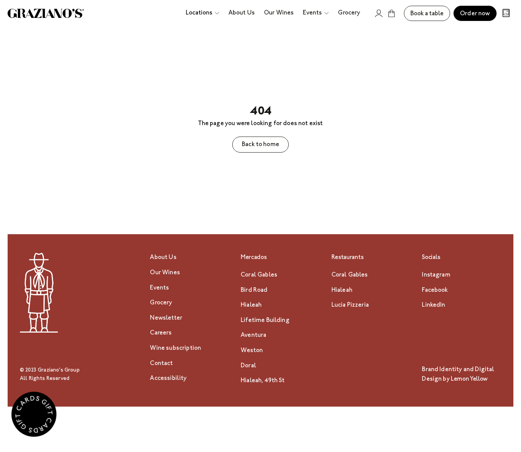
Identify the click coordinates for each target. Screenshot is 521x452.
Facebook (435, 290)
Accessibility (168, 378)
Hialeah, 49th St (263, 381)
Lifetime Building (265, 320)
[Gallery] (506, 14)
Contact (161, 364)
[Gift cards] (33, 416)
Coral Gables (259, 275)
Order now (475, 14)
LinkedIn (433, 305)
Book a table (427, 14)
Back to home (260, 145)
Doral (248, 366)
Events (159, 288)
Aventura (253, 335)
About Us (163, 258)
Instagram (436, 275)
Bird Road (254, 290)
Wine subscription (175, 348)
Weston (252, 351)
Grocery (161, 303)
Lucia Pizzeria (350, 305)
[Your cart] (391, 13)
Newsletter (166, 318)
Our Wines (165, 273)
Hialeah (251, 305)
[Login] (378, 13)
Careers (161, 333)
